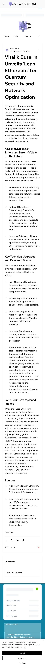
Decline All (22, 658)
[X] (3, 4)
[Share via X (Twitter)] (12, 540)
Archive (17, 36)
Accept (22, 653)
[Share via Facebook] (6, 540)
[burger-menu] (40, 8)
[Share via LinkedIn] (17, 540)
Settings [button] (22, 663)
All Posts (5, 36)
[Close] (42, 642)
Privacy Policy (20, 647)
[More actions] (38, 50)
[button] (39, 36)
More (27, 36)
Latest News (9, 532)
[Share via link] (23, 540)
